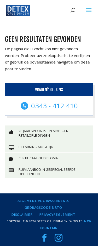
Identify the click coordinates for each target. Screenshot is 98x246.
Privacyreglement (57, 214)
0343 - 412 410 (53, 105)
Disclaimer (22, 214)
